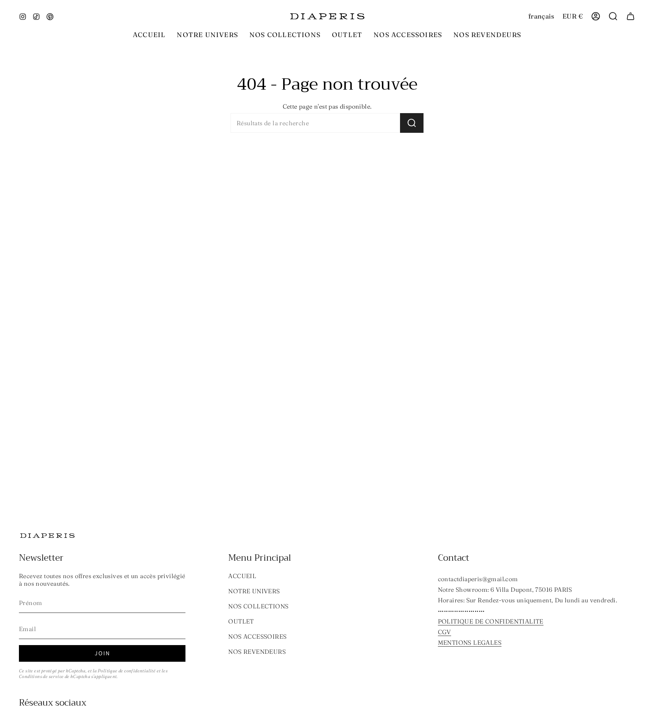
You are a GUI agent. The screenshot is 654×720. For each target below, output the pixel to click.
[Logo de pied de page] (47, 535)
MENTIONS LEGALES (469, 642)
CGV (444, 632)
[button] (285, 34)
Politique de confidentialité (127, 670)
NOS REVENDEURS (257, 651)
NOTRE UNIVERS (254, 591)
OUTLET (241, 621)
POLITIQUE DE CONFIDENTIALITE (490, 621)
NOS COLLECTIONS (258, 606)
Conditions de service (41, 676)
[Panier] (630, 16)
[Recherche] (412, 123)
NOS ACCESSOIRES (257, 636)
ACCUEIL (242, 576)
